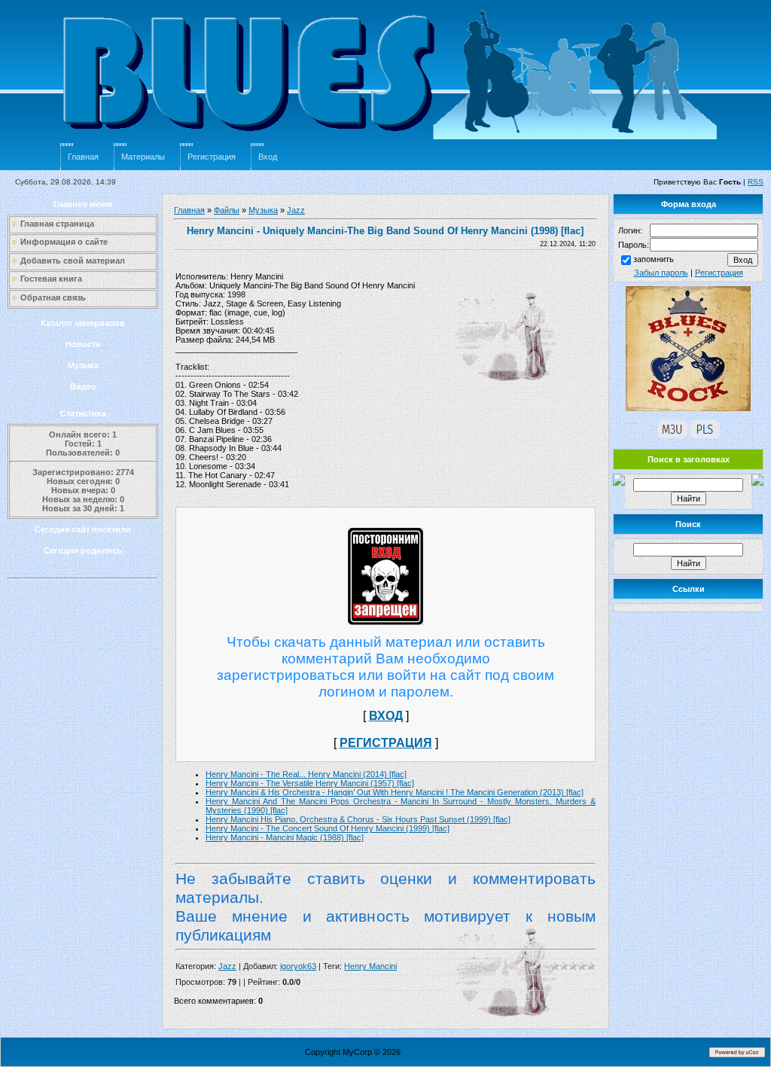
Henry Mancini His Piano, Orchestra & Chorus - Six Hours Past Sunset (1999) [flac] (358, 819)
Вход (267, 156)
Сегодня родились (83, 550)
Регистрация (211, 156)
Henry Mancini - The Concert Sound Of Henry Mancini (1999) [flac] (327, 828)
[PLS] (705, 435)
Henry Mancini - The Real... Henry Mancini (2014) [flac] (306, 774)
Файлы (226, 210)
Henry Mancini (370, 966)
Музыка (83, 365)
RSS (755, 182)
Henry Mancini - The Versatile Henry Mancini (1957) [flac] (310, 783)
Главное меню (82, 204)
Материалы (143, 156)
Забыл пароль (661, 272)
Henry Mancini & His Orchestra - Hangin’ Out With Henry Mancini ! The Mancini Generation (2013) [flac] (395, 792)
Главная (83, 156)
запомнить (653, 259)
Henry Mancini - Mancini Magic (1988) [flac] (285, 837)
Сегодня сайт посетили (83, 529)
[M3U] (672, 435)
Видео (83, 386)
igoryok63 (298, 966)
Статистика (83, 413)
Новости (83, 344)
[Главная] (391, 140)
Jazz (296, 210)
